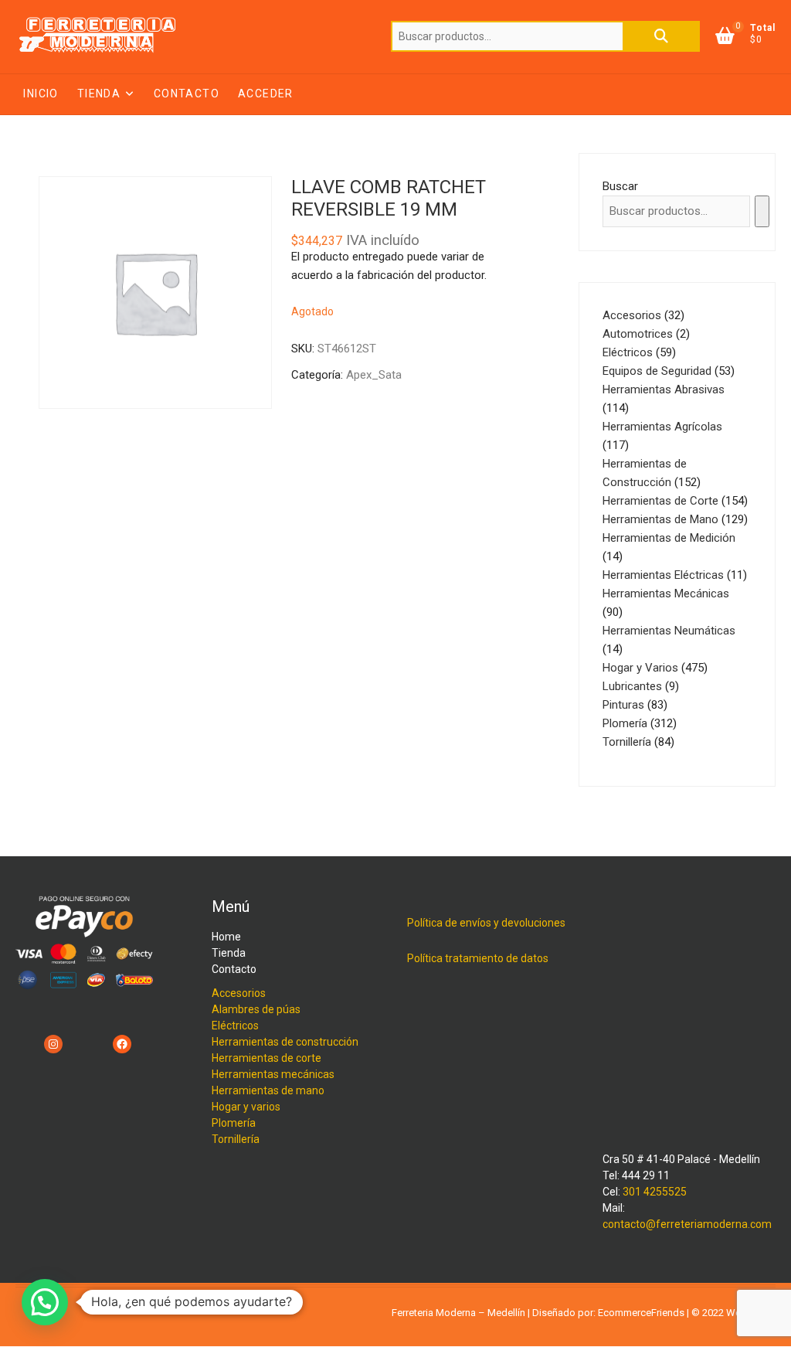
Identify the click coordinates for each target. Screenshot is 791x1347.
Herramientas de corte (266, 1058)
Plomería (234, 1123)
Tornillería (236, 1139)
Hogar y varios (246, 1106)
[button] (45, 1302)
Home (226, 936)
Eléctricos (235, 1025)
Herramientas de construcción (285, 1042)
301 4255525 (655, 1191)
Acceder (266, 93)
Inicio (40, 93)
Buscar (661, 36)
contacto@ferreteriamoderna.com (687, 1224)
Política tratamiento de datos (477, 958)
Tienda (99, 93)
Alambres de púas (256, 1009)
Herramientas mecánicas (273, 1074)
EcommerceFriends (641, 1312)
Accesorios (239, 993)
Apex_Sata (374, 375)
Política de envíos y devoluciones (486, 923)
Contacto (186, 93)
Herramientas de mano (268, 1090)
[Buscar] (762, 211)
